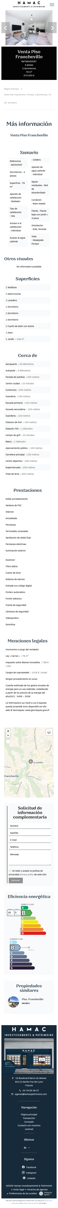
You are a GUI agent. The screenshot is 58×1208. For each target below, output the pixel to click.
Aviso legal (18, 1189)
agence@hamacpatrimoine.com (31, 1094)
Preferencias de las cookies (23, 1193)
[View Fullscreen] (8, 741)
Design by (48, 1193)
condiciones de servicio (31, 1203)
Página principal (11, 88)
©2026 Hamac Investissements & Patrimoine (29, 1185)
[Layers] (49, 732)
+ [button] (8, 731)
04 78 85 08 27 (31, 1090)
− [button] (8, 735)
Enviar (16, 880)
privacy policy (27, 874)
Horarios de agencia (37, 1189)
